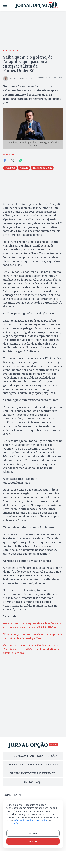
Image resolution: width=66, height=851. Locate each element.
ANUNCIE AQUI (33, 782)
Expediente (12, 795)
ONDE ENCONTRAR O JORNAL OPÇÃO (33, 755)
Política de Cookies (24, 820)
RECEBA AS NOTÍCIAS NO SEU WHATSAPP (33, 764)
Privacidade (42, 820)
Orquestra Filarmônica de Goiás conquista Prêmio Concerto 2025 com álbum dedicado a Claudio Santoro (32, 649)
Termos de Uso (14, 823)
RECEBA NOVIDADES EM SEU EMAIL (33, 773)
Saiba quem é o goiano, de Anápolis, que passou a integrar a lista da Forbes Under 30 (28, 64)
